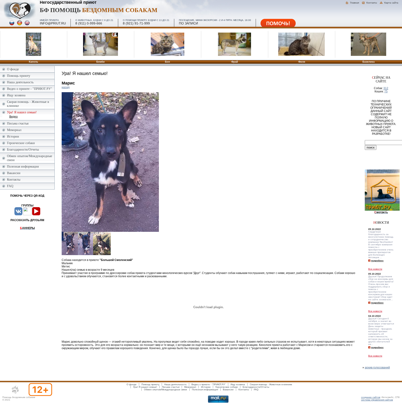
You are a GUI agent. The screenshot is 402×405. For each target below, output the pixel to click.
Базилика (368, 61)
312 (385, 88)
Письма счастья (17, 123)
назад (66, 87)
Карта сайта (391, 2)
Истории (13, 136)
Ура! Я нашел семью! (145, 387)
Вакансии (13, 173)
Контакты (371, 2)
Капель (33, 61)
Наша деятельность (20, 82)
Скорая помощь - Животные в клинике (28, 104)
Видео (13, 116)
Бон (167, 61)
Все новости (375, 269)
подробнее (377, 260)
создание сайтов (370, 397)
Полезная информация (23, 166)
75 (386, 91)
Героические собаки (21, 143)
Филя (301, 61)
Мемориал (14, 130)
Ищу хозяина (16, 95)
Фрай (234, 61)
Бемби (100, 61)
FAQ (10, 186)
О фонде (13, 69)
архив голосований (377, 367)
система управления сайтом (377, 399)
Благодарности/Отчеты (23, 149)
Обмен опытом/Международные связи (29, 158)
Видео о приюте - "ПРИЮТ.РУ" (29, 89)
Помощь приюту (18, 76)
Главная (354, 2)
